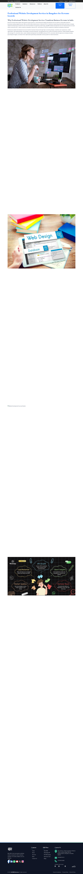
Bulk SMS (46, 850)
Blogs (45, 858)
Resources (32, 4)
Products (17, 4)
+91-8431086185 (16, 1)
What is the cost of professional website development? (25, 540)
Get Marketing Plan (65, 761)
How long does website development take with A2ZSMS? (26, 536)
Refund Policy (72, 872)
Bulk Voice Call (47, 856)
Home (33, 850)
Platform (40, 4)
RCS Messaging (47, 854)
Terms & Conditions (57, 872)
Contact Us (61, 1)
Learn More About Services (55, 837)
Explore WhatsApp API (19, 762)
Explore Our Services (24, 209)
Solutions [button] (25, 4)
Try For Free (60, 4)
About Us (46, 4)
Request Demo (70, 4)
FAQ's (33, 856)
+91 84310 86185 (61, 860)
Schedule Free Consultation (10, 807)
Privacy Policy (65, 872)
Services (34, 854)
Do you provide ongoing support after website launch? (25, 549)
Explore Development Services (26, 807)
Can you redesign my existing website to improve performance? (27, 543)
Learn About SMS (41, 761)
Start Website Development (10, 209)
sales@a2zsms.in (72, 1)
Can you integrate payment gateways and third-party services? (27, 552)
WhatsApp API (47, 852)
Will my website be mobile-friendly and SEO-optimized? (25, 546)
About (33, 852)
